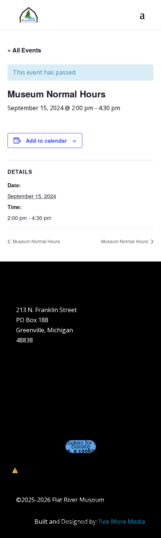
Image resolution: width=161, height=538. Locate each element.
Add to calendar (46, 140)
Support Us (32, 402)
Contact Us (31, 412)
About (24, 372)
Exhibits (27, 392)
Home (24, 361)
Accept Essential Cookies (81, 501)
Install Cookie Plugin (80, 521)
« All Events (24, 50)
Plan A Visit (31, 382)
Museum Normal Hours (36, 241)
